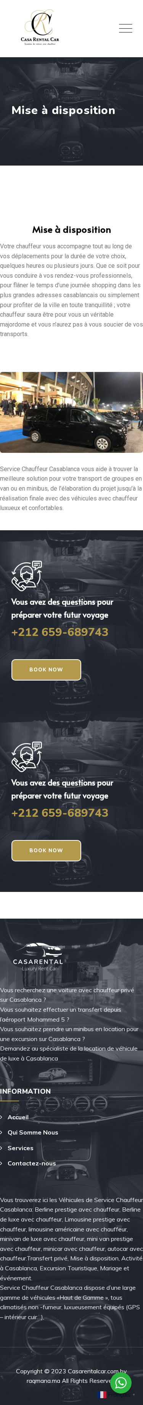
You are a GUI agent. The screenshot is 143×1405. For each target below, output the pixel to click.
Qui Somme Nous (33, 1132)
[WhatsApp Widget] (121, 1383)
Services (21, 1148)
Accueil (18, 1117)
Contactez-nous (32, 1163)
